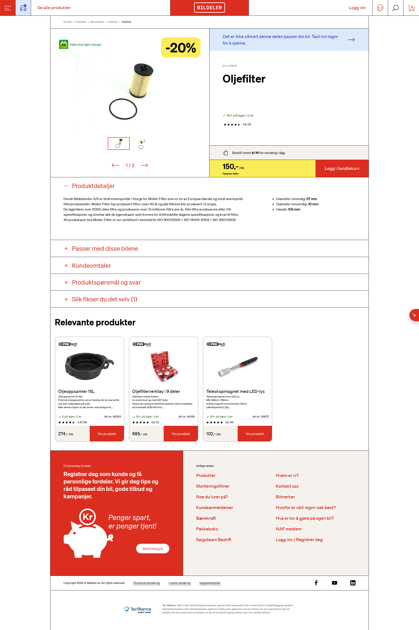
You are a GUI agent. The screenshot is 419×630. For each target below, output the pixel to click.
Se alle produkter (54, 7)
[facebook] (316, 583)
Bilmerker (285, 496)
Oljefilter (113, 22)
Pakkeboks (207, 529)
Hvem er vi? (287, 475)
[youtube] (334, 583)
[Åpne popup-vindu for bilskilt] (23, 8)
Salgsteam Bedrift (213, 539)
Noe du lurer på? (212, 496)
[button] (129, 92)
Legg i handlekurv (342, 168)
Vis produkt (107, 434)
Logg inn (357, 7)
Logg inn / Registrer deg (299, 539)
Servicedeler (97, 22)
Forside (68, 22)
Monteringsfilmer (213, 486)
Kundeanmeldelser (214, 507)
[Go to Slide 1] (119, 143)
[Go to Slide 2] (141, 143)
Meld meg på (153, 548)
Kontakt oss (287, 486)
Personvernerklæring (146, 583)
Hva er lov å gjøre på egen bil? (305, 518)
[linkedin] (352, 583)
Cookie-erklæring (180, 583)
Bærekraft (206, 518)
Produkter (80, 22)
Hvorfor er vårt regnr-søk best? (306, 507)
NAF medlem (289, 529)
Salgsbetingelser (210, 583)
